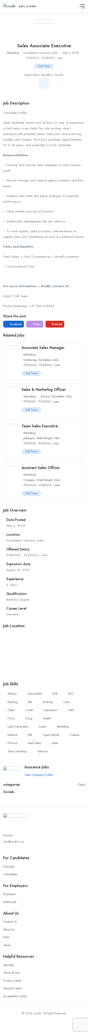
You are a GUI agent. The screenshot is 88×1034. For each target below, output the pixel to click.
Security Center (12, 988)
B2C (71, 693)
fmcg (28, 718)
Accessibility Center (15, 996)
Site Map (8, 965)
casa (66, 702)
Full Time (44, 66)
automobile (35, 693)
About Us (8, 929)
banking (12, 702)
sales (54, 743)
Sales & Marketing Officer (44, 389)
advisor (12, 693)
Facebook (15, 324)
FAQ (6, 937)
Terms (7, 945)
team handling (16, 751)
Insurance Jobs (37, 767)
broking (48, 702)
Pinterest (56, 324)
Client (81, 784)
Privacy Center (12, 980)
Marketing (13, 53)
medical (12, 735)
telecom (42, 751)
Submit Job (9, 902)
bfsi (30, 702)
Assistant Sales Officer (41, 468)
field (71, 710)
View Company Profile (39, 775)
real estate (34, 743)
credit (29, 710)
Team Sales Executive (40, 426)
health (47, 718)
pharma (12, 743)
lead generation (17, 726)
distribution (50, 710)
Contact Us (10, 921)
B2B (54, 693)
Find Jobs (8, 866)
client (11, 710)
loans (42, 726)
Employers (9, 894)
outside (74, 735)
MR (30, 735)
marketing (63, 726)
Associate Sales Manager (43, 347)
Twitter (36, 324)
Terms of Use (11, 973)
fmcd (11, 718)
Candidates (10, 874)
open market (51, 735)
